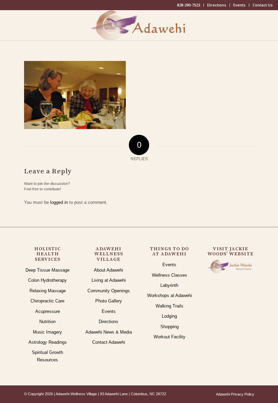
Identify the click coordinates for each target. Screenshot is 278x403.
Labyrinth (169, 285)
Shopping (169, 326)
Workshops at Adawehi (169, 295)
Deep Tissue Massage (47, 270)
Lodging (169, 316)
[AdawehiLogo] (139, 25)
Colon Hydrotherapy (47, 280)
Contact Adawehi (108, 342)
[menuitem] (189, 5)
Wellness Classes (169, 275)
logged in (59, 202)
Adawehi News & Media (108, 332)
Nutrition (47, 321)
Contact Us (263, 4)
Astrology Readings (47, 342)
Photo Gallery (108, 300)
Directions (216, 4)
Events (239, 4)
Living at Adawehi (109, 280)
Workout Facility (169, 336)
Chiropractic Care (47, 300)
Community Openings (108, 290)
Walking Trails (169, 306)
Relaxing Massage (47, 290)
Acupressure (47, 311)
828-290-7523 (188, 4)
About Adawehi (108, 270)
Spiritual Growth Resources (47, 356)
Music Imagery (47, 332)
